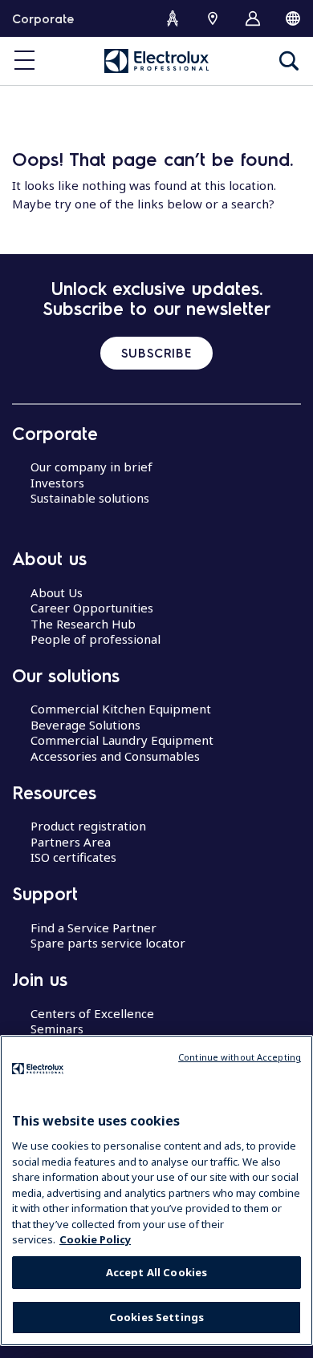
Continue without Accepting (239, 1057)
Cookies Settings (156, 1317)
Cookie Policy (95, 1239)
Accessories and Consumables (115, 756)
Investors (57, 483)
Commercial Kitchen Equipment (120, 709)
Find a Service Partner (93, 927)
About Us (56, 592)
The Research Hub (83, 624)
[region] (156, 1190)
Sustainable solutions (89, 498)
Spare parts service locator (107, 943)
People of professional (95, 639)
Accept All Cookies (156, 1272)
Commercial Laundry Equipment (121, 740)
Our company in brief (91, 467)
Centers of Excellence (92, 1013)
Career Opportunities (91, 608)
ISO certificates (73, 857)
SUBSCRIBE (156, 353)
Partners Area (70, 842)
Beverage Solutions (85, 725)
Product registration (88, 826)
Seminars (56, 1029)
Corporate (43, 18)
